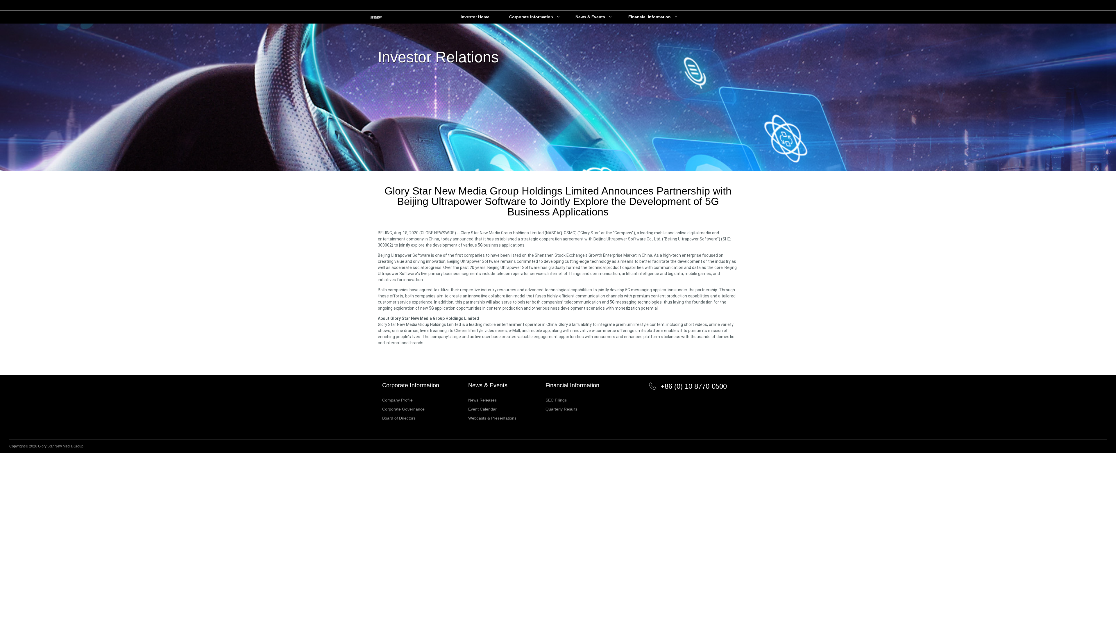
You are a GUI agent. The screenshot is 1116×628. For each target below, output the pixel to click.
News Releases (482, 400)
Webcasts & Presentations (492, 418)
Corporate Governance (403, 409)
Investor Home (475, 17)
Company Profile (397, 400)
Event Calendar (482, 409)
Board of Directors (399, 418)
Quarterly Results (561, 409)
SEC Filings (556, 400)
